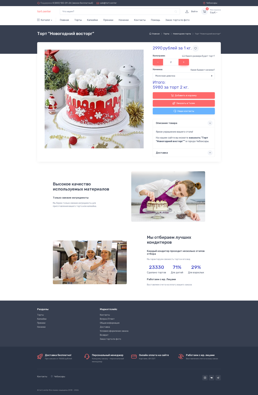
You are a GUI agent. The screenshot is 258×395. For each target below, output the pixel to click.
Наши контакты (185, 111)
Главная (64, 20)
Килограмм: (159, 56)
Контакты (140, 20)
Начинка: (158, 69)
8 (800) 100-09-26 (62, 3)
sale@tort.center (108, 3)
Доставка (105, 327)
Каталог (45, 20)
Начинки (124, 20)
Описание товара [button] (166, 123)
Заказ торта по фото (177, 20)
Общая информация (109, 323)
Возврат (104, 335)
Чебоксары (211, 3)
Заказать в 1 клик (185, 103)
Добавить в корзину (186, 95)
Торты (78, 20)
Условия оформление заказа (114, 331)
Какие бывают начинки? (203, 70)
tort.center (44, 11)
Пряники (108, 20)
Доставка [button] (162, 152)
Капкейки (92, 20)
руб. (215, 11)
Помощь (155, 20)
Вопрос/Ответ (107, 319)
